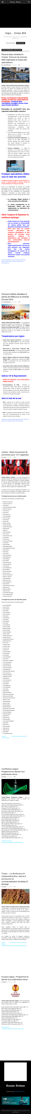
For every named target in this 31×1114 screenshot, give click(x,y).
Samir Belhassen (7, 64)
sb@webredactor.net (20, 1091)
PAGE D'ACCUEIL (20, 43)
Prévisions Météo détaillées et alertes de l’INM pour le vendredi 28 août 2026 (15, 297)
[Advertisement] (15, 1071)
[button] (2, 2)
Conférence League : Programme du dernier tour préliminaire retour (13, 771)
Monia (4, 457)
